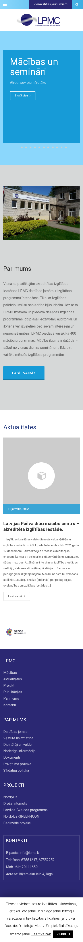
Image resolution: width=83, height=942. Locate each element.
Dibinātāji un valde (17, 744)
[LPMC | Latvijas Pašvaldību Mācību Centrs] (38, 20)
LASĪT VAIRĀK (24, 373)
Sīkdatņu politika (16, 770)
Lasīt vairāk (15, 596)
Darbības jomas (15, 732)
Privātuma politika (17, 764)
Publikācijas (12, 692)
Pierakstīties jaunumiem (51, 4)
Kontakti (9, 705)
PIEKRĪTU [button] (63, 934)
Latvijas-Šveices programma (25, 810)
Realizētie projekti (17, 823)
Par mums (11, 699)
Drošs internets (15, 803)
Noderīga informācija (19, 751)
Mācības (10, 673)
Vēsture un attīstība (18, 738)
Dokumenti (11, 758)
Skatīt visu (22, 95)
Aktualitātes (12, 679)
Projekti (9, 686)
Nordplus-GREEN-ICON (21, 816)
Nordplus (10, 797)
